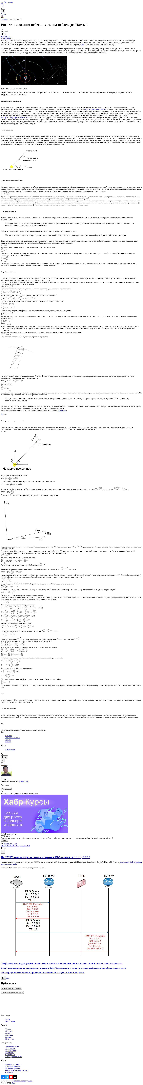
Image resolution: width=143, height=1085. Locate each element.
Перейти (4, 840)
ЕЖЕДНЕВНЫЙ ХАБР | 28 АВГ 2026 (15, 846)
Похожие (18, 988)
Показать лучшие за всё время (12, 992)
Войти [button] (3, 14)
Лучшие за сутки (7, 988)
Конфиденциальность (13, 1057)
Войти (7, 1019)
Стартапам (9, 1072)
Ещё (7, 978)
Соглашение (10, 1055)
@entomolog (23, 781)
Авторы (8, 1037)
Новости (8, 1031)
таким (82, 45)
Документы (9, 1053)
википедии (62, 410)
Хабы (7, 1033)
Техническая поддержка (23, 1081)
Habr (13, 1083)
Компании (9, 1035)
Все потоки (8, 2)
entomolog (4, 19)
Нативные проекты (12, 1068)
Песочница (9, 1039)
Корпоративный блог (13, 1064)
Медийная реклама (12, 1066)
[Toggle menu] (2, 2)
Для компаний (10, 1051)
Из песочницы (6, 38)
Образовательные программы (16, 1070)
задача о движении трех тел (95, 109)
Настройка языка (7, 1081)
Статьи (8, 1029)
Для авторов (10, 1049)
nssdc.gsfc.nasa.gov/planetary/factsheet (14, 117)
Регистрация (10, 1021)
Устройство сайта (12, 1047)
